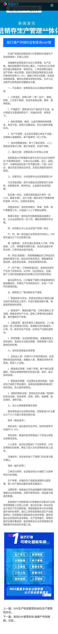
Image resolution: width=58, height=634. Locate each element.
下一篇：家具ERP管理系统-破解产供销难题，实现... (26, 618)
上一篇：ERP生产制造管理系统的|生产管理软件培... (27, 610)
